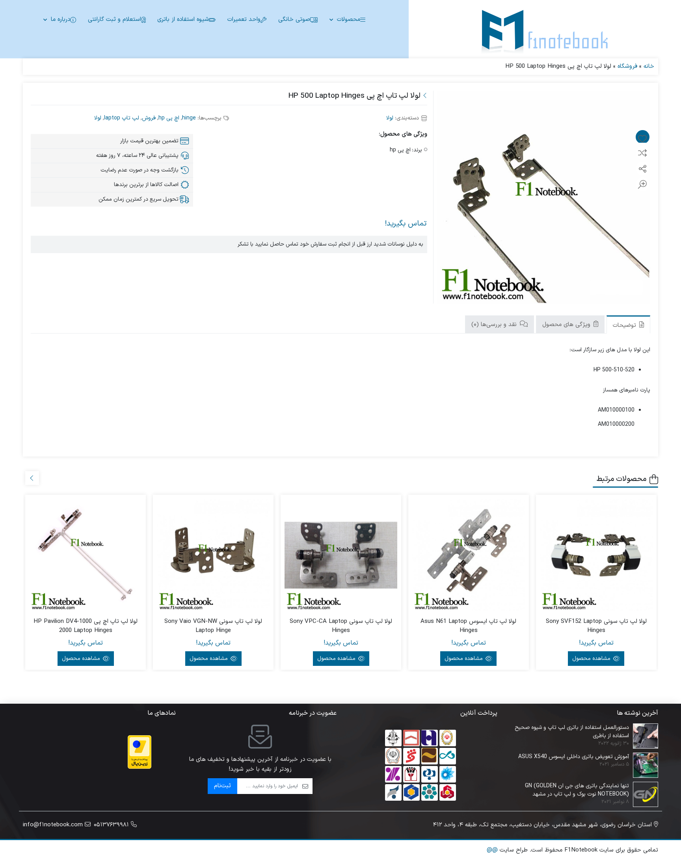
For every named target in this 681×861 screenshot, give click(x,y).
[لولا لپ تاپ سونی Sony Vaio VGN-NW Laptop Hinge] (213, 555)
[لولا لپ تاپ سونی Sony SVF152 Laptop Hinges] (596, 555)
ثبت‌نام (222, 785)
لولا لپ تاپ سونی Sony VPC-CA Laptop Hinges (341, 626)
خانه (649, 66)
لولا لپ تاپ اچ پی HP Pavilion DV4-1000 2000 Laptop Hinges (85, 626)
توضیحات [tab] (625, 325)
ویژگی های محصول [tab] (567, 324)
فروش (149, 118)
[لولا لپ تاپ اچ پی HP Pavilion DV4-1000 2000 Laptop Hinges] (85, 555)
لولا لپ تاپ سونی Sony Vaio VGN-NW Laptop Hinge (213, 626)
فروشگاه (627, 66)
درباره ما (60, 19)
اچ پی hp (168, 118)
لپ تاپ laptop (121, 118)
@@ (492, 850)
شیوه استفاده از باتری (183, 19)
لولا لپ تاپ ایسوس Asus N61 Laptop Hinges (468, 626)
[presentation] (32, 478)
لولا (389, 118)
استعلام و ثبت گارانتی (114, 19)
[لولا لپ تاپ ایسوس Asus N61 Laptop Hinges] (468, 555)
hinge (189, 118)
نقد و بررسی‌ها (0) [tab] (495, 324)
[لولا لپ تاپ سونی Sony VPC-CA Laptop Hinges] (341, 555)
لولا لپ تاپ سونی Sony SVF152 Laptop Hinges (596, 626)
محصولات (348, 19)
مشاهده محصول (592, 658)
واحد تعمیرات (243, 19)
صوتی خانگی (294, 19)
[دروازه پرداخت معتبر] (139, 752)
